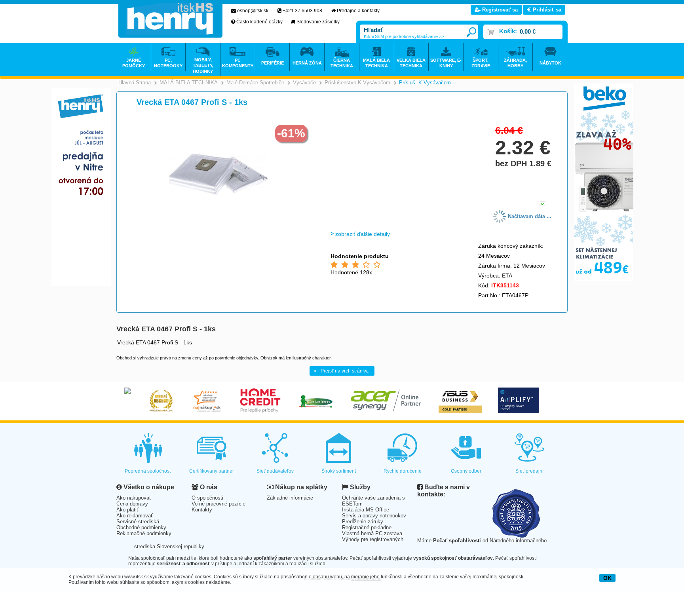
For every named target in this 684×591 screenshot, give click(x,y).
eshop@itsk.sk (252, 10)
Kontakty (202, 510)
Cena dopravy (132, 504)
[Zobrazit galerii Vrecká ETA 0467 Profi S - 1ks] (218, 222)
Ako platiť (127, 510)
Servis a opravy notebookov (374, 516)
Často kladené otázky (259, 22)
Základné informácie (290, 498)
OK (607, 578)
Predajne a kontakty (358, 10)
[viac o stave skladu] (542, 204)
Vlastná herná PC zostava (372, 533)
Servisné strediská (137, 521)
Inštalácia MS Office (365, 510)
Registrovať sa (499, 10)
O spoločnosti (207, 498)
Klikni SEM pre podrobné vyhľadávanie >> (404, 36)
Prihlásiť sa (546, 10)
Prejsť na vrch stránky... (345, 371)
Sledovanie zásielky (318, 22)
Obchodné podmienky (141, 527)
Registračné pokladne (366, 527)
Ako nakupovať (133, 498)
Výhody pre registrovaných (372, 539)
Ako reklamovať (134, 516)
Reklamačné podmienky (143, 533)
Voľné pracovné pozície (218, 504)
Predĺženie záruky (362, 521)
